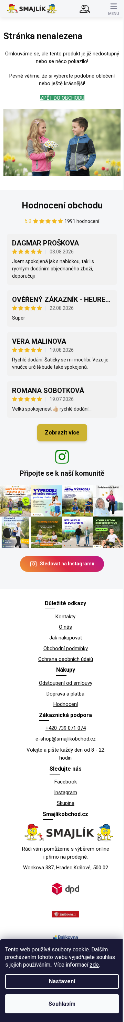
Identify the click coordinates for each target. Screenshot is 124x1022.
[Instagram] (62, 456)
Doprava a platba (65, 694)
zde (94, 964)
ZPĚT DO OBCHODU (62, 98)
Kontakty (65, 616)
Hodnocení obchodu (62, 205)
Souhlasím (62, 1004)
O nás (65, 627)
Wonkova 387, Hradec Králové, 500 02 (65, 867)
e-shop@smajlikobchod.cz (65, 739)
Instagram (65, 792)
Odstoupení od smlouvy (65, 683)
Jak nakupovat (65, 638)
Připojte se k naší (62, 473)
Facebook (65, 782)
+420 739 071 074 (65, 728)
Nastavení (62, 981)
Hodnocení (65, 704)
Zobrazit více (62, 432)
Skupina (65, 803)
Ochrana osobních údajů (65, 659)
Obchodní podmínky (65, 648)
